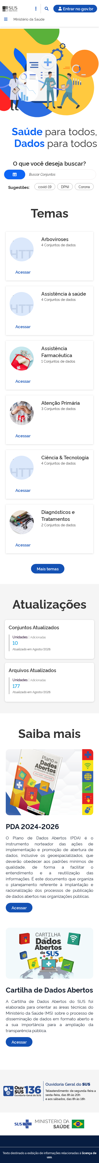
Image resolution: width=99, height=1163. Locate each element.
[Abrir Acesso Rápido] (36, 8)
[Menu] (6, 19)
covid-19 (44, 186)
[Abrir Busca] (46, 8)
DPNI (65, 186)
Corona (84, 186)
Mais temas (48, 568)
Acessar (23, 272)
